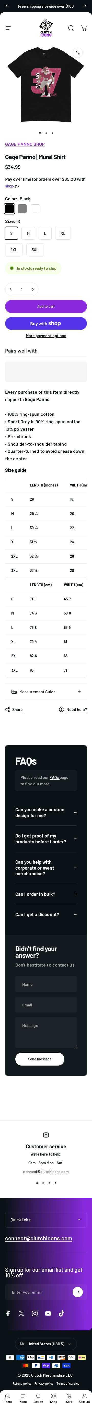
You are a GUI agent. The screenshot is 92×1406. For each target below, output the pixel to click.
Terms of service (67, 1383)
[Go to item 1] (46, 133)
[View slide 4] (55, 1183)
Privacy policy (43, 1383)
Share (17, 709)
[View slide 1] (37, 1183)
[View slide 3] (49, 1183)
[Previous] (7, 6)
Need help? (76, 709)
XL (63, 233)
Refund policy (22, 1383)
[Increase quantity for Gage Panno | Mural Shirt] (32, 289)
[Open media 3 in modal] (78, 53)
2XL (13, 249)
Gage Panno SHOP (25, 144)
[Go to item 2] (52, 133)
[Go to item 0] (40, 133)
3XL (35, 249)
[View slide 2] (43, 1183)
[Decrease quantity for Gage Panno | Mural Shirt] (10, 289)
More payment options (46, 335)
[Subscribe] (78, 1292)
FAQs (54, 777)
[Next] (84, 6)
